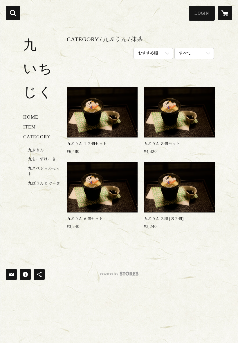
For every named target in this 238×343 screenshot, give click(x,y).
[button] (202, 13)
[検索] (13, 13)
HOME (30, 117)
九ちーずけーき (42, 159)
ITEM (29, 126)
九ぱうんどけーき (44, 183)
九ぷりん (36, 150)
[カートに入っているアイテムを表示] (225, 13)
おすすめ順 (148, 53)
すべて (185, 53)
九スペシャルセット (44, 171)
